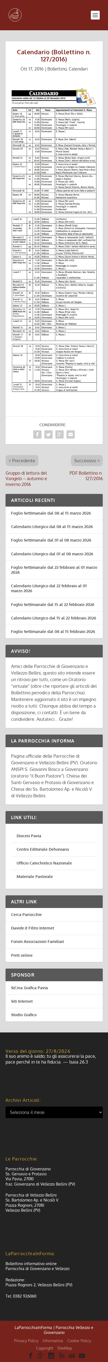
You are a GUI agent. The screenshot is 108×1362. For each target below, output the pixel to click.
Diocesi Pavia (29, 835)
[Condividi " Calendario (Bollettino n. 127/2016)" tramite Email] (70, 434)
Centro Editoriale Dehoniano (43, 849)
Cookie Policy (79, 1340)
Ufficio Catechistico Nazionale (44, 863)
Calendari (78, 69)
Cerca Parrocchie (26, 914)
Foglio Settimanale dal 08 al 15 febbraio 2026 (53, 631)
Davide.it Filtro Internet (32, 928)
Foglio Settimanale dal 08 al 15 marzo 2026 (51, 513)
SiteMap (64, 1348)
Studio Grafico (24, 1014)
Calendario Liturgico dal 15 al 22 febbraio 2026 (53, 618)
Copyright (44, 1348)
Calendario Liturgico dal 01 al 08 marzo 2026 (52, 553)
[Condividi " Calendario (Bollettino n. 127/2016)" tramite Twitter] (48, 434)
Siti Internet (22, 1001)
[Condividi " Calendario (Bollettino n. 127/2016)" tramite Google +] (59, 434)
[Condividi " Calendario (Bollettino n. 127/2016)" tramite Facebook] (37, 434)
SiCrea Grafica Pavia (29, 987)
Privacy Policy (26, 1340)
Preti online (22, 955)
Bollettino (56, 69)
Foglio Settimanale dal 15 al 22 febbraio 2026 (52, 604)
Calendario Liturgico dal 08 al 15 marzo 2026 (52, 526)
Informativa (53, 1340)
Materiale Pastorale (35, 876)
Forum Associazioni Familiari (37, 941)
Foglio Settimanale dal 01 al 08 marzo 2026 (51, 540)
